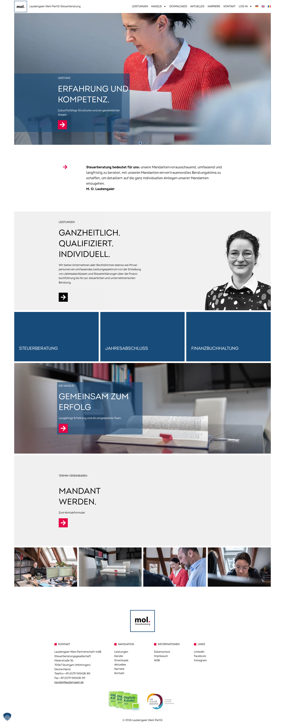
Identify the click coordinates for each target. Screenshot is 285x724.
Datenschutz (162, 652)
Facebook (200, 656)
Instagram (200, 660)
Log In (243, 6)
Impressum (161, 656)
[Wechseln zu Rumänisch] (269, 6)
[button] (136, 143)
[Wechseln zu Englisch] (263, 6)
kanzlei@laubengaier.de (69, 682)
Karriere (214, 6)
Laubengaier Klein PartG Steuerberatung (55, 6)
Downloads (178, 6)
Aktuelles (197, 6)
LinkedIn (199, 652)
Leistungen (140, 6)
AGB (157, 660)
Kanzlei (156, 6)
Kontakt (229, 6)
